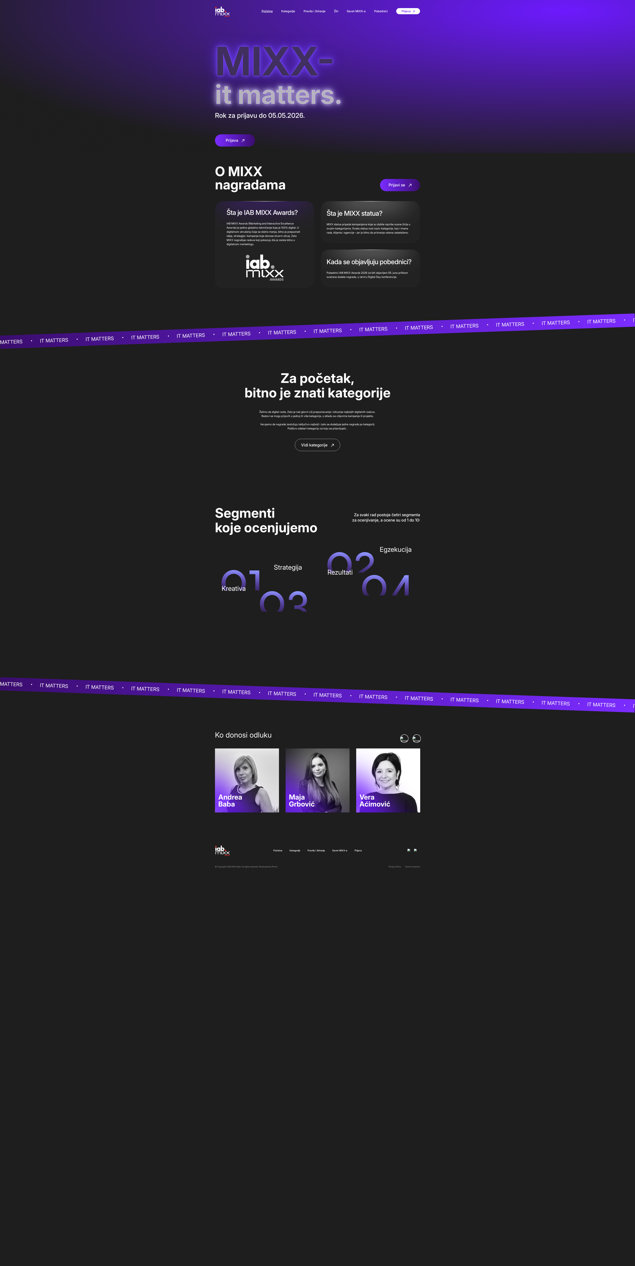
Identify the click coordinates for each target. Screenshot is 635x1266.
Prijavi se (397, 185)
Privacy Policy (395, 866)
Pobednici (381, 11)
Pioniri (274, 866)
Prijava (406, 11)
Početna (267, 11)
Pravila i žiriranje (314, 11)
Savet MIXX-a (356, 11)
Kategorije (288, 11)
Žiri (336, 11)
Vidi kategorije (315, 445)
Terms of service (412, 866)
